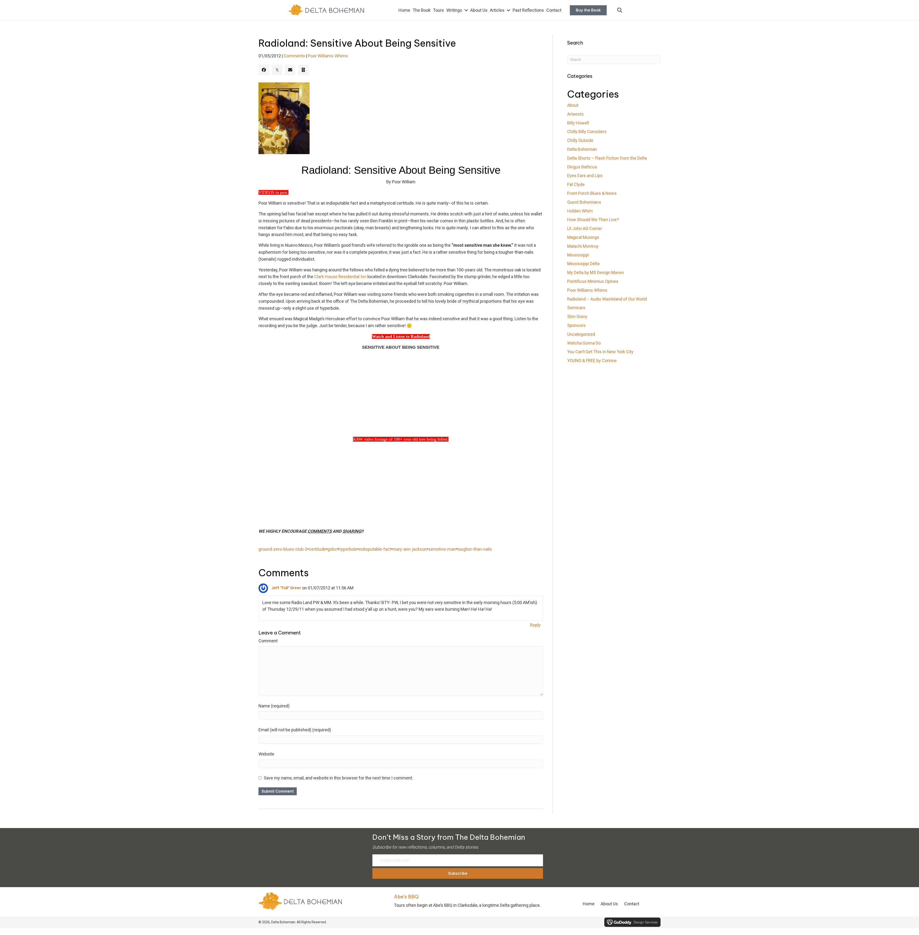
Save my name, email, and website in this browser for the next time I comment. (338, 777)
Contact (631, 903)
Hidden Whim (580, 210)
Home (588, 903)
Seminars (576, 307)
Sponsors (576, 325)
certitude (317, 549)
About (572, 105)
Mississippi (578, 255)
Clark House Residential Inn (340, 276)
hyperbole (347, 549)
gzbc (332, 549)
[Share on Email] (290, 69)
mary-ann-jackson (409, 549)
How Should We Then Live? (593, 219)
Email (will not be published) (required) (294, 729)
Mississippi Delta (583, 263)
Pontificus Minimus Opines (592, 281)
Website (266, 753)
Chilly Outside (580, 140)
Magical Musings (583, 237)
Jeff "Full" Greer (286, 588)
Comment (268, 640)
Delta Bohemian (582, 149)
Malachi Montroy (583, 246)
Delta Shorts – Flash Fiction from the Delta (607, 158)
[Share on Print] (303, 69)
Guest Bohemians (584, 202)
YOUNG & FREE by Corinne (592, 360)
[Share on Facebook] (263, 69)
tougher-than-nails (474, 549)
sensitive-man (442, 549)
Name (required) (274, 705)
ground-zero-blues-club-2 (282, 549)
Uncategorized (581, 334)
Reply (535, 624)
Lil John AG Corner (584, 228)
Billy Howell (578, 122)
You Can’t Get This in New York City (600, 351)
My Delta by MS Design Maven (595, 272)
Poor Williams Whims (328, 55)
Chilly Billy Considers (587, 131)
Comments (294, 55)
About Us (609, 903)
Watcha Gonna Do (584, 343)
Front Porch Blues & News (592, 193)
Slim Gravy (577, 316)
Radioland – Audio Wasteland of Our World (607, 299)
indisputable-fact (375, 549)
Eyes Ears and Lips (585, 175)
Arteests (575, 114)
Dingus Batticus (582, 166)
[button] (619, 10)
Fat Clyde (576, 184)
